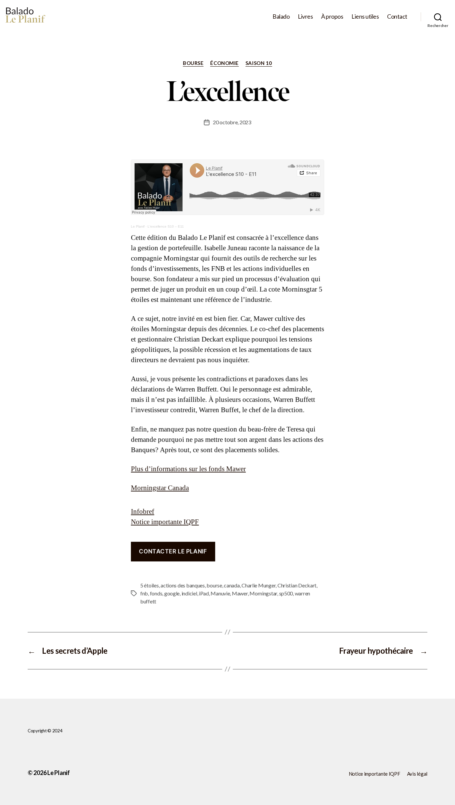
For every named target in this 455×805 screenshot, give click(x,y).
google (172, 593)
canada (231, 585)
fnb (144, 593)
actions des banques (183, 585)
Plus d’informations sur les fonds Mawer (188, 468)
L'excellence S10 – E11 (166, 226)
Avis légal (417, 774)
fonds (156, 593)
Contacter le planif (173, 551)
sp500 (286, 593)
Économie (224, 63)
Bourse (193, 63)
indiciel (189, 593)
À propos (332, 16)
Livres (305, 16)
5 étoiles (149, 585)
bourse (214, 585)
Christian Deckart (296, 585)
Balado (280, 16)
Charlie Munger (258, 585)
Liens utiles (365, 16)
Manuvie (220, 593)
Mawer (240, 593)
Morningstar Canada (160, 487)
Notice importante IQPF (165, 521)
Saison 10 (258, 63)
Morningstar (263, 593)
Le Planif (138, 226)
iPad (204, 593)
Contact (397, 16)
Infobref (142, 511)
